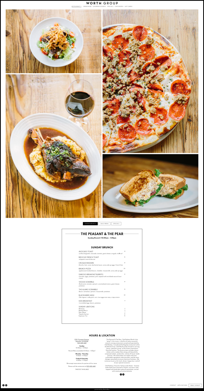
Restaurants (77, 6)
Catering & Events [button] (99, 6)
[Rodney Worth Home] (102, 3)
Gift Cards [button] (128, 6)
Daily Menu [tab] (105, 223)
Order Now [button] (87, 6)
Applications (182, 385)
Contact (173, 385)
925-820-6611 (81, 343)
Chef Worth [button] (119, 6)
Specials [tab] (116, 223)
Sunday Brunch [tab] (90, 223)
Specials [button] (110, 6)
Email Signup (195, 385)
